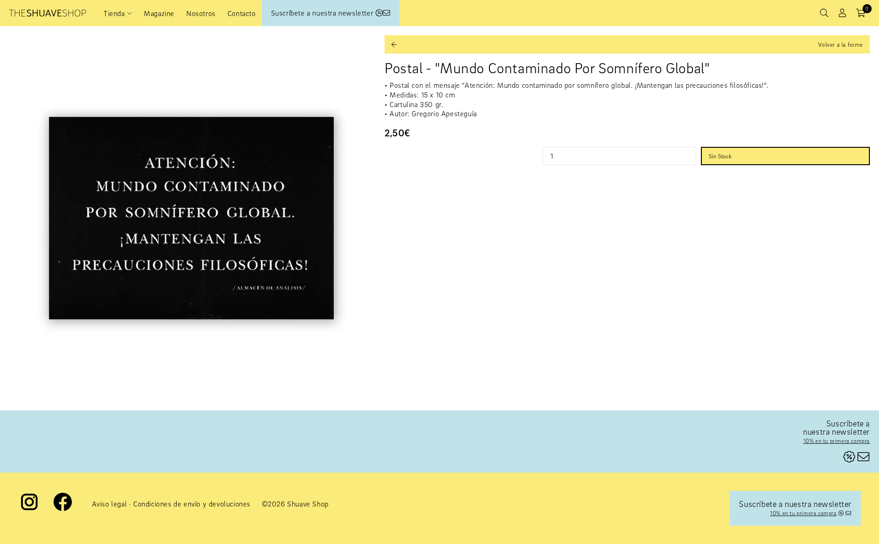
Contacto (242, 13)
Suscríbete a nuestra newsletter (323, 12)
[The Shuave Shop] (47, 13)
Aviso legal (109, 503)
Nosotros (201, 13)
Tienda (114, 13)
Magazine (159, 13)
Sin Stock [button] (720, 156)
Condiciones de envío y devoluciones (191, 503)
